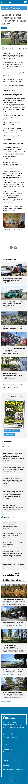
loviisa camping (7, 387)
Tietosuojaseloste (7, 775)
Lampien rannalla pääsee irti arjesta (13, 599)
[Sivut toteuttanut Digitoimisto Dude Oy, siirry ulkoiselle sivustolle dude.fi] (14, 780)
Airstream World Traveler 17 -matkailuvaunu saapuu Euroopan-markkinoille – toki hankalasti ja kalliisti (12, 481)
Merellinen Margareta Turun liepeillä (13, 692)
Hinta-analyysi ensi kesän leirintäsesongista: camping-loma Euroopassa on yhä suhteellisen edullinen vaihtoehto (12, 376)
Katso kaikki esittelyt (6, 701)
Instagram (7, 737)
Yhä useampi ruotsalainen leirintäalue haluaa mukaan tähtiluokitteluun (13, 327)
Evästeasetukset (23, 775)
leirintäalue (14, 384)
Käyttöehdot (15, 775)
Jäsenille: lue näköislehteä (12, 430)
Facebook (6, 734)
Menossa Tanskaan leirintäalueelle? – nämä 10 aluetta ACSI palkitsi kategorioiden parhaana (13, 280)
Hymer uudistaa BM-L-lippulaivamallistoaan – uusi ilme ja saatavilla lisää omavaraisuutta (13, 507)
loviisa (21, 384)
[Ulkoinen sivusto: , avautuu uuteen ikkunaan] (14, 413)
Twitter (14, 734)
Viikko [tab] (2, 446)
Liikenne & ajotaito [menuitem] (7, 749)
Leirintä (4, 28)
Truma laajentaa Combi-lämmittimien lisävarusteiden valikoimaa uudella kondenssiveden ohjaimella (13, 469)
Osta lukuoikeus (9, 434)
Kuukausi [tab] (8, 446)
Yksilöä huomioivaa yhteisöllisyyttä (13, 670)
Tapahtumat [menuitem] (6, 751)
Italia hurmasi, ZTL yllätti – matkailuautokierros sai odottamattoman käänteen (10, 524)
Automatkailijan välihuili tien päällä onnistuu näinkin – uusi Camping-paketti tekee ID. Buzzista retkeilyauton (13, 304)
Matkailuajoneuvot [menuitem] (7, 742)
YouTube (16, 737)
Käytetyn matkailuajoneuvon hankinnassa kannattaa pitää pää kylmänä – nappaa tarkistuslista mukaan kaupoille (12, 554)
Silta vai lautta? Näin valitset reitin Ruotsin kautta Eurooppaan (12, 534)
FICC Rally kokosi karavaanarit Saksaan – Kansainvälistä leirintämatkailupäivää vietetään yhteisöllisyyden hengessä (14, 351)
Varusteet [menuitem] (5, 747)
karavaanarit (6, 384)
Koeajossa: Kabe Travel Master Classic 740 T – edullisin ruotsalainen (13, 565)
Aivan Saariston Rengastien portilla (13, 622)
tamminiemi (16, 387)
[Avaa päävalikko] (25, 2)
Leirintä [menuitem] (5, 744)
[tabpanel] (14, 480)
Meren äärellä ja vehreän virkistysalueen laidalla (10, 646)
